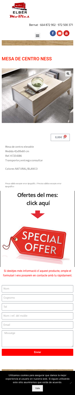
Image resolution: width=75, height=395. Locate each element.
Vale (37, 388)
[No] (70, 383)
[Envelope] (60, 33)
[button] (68, 73)
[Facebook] (53, 33)
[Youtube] (66, 33)
